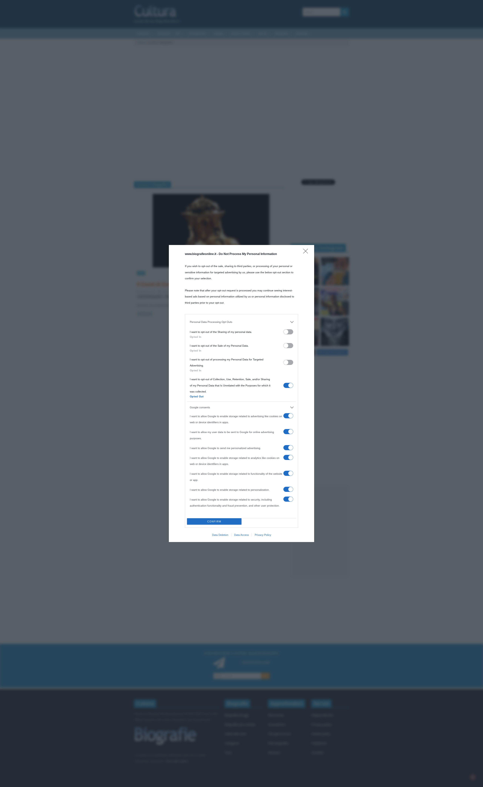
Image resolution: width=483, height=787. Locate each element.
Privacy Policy (263, 534)
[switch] (288, 331)
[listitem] (241, 322)
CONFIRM (214, 521)
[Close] (306, 252)
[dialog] (241, 393)
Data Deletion (220, 534)
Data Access (241, 534)
